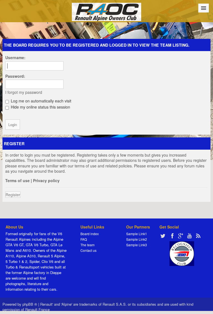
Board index (89, 233)
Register (13, 194)
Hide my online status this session (40, 107)
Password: (15, 76)
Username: (15, 57)
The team (87, 244)
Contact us (88, 250)
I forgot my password (23, 92)
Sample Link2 (136, 239)
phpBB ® (29, 304)
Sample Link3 (136, 244)
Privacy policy (46, 180)
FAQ (83, 239)
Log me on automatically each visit (40, 101)
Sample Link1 (136, 233)
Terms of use (17, 180)
